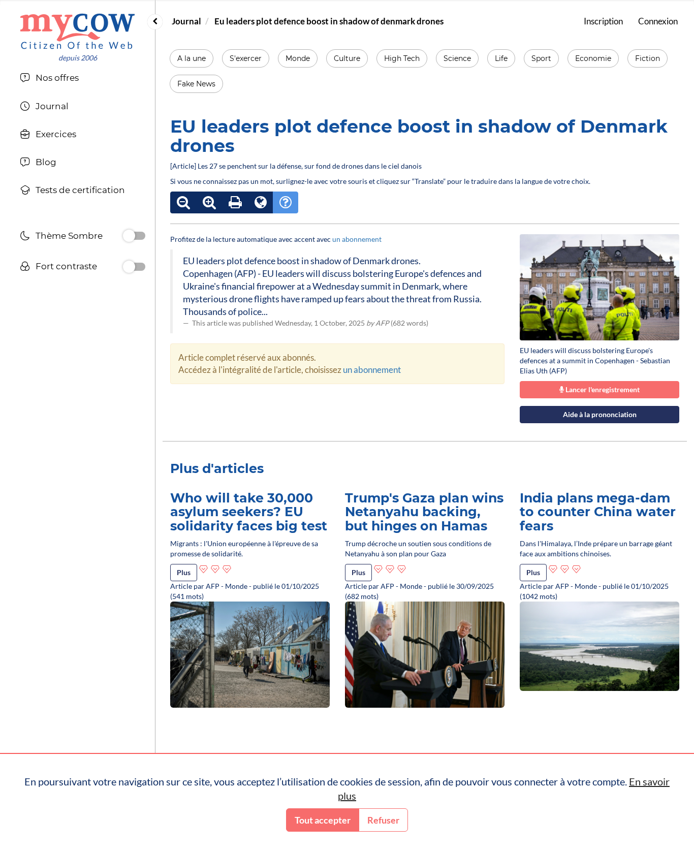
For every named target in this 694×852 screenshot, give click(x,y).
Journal (186, 21)
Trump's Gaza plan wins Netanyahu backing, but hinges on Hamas (424, 511)
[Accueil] (77, 31)
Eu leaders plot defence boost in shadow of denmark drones (329, 21)
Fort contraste (66, 266)
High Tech (402, 58)
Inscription (603, 21)
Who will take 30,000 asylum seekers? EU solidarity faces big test (248, 511)
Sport (541, 58)
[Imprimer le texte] (235, 202)
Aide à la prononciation (600, 414)
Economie (593, 58)
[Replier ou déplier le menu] (155, 21)
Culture (347, 58)
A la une (191, 58)
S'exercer (246, 58)
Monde (298, 58)
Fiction (647, 58)
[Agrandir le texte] (209, 202)
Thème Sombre (69, 236)
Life (501, 58)
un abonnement (357, 239)
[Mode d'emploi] (285, 202)
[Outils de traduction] (260, 202)
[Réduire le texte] (183, 202)
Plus (184, 572)
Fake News (196, 83)
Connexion (658, 21)
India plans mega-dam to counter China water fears (598, 511)
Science (457, 58)
